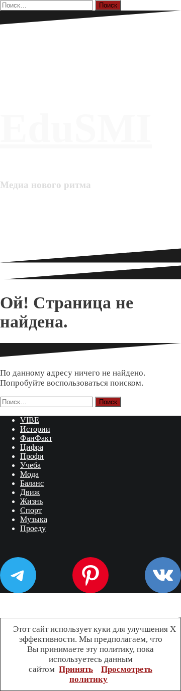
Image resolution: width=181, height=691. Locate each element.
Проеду (33, 528)
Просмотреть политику (110, 674)
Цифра (31, 447)
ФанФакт (36, 438)
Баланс (32, 483)
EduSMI (76, 128)
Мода (29, 474)
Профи (32, 456)
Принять (76, 669)
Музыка (33, 519)
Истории (35, 429)
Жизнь (31, 501)
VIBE (29, 420)
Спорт (31, 510)
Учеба (30, 465)
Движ (30, 492)
